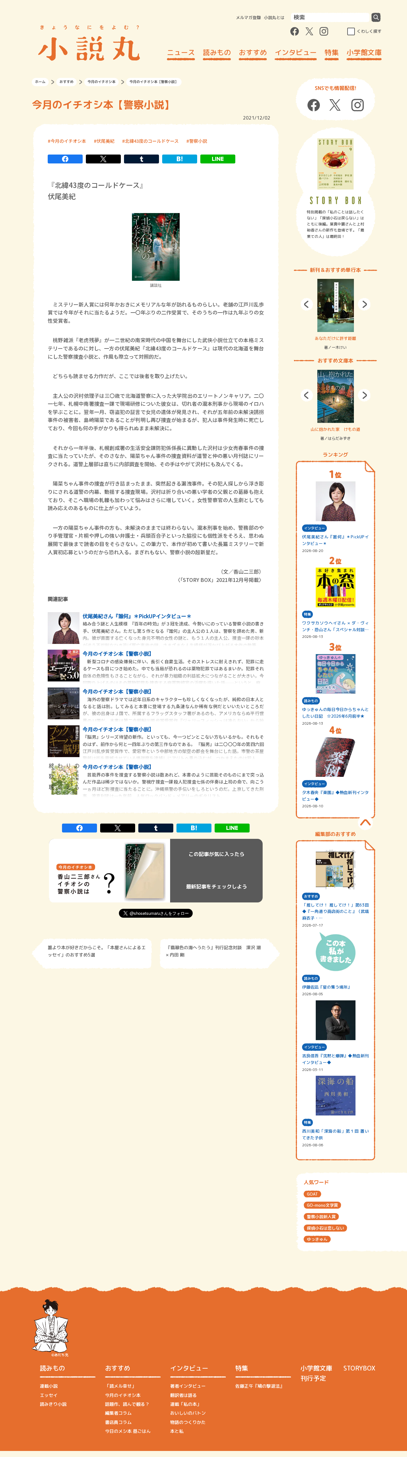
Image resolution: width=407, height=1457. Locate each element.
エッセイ (49, 1395)
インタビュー (296, 52)
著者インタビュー (188, 1386)
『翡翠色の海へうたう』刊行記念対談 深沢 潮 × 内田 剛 (213, 950)
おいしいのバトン (188, 1413)
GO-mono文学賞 (322, 1205)
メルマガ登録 (248, 17)
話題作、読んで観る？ (127, 1404)
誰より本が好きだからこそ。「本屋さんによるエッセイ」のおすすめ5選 (97, 950)
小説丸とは (274, 17)
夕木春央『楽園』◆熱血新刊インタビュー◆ (335, 796)
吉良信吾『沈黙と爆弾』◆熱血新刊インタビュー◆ (335, 1059)
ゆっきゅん (317, 1239)
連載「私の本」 (185, 1404)
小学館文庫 (364, 52)
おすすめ (253, 52)
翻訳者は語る (183, 1395)
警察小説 (198, 141)
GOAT (312, 1194)
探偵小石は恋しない (325, 1228)
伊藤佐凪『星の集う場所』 (327, 987)
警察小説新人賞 (321, 1216)
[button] (306, 304)
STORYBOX (359, 1368)
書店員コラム (118, 1422)
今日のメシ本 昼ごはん (128, 1431)
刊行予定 (313, 1378)
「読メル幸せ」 (120, 1386)
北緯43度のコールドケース (152, 141)
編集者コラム (118, 1413)
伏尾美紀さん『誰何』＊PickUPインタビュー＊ (137, 616)
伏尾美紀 (105, 141)
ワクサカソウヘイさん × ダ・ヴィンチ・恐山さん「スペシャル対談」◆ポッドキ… (335, 626)
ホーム (40, 81)
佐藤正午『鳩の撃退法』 (259, 1386)
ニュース (181, 52)
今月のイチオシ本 (101, 81)
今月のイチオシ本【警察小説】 (118, 653)
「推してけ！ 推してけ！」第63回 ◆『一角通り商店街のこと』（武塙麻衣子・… (335, 911)
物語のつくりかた (188, 1422)
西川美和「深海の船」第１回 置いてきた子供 (335, 1134)
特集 (332, 52)
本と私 (176, 1431)
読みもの (217, 52)
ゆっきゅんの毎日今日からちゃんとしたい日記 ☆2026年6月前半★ (335, 713)
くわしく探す (369, 31)
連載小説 (49, 1386)
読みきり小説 (53, 1404)
